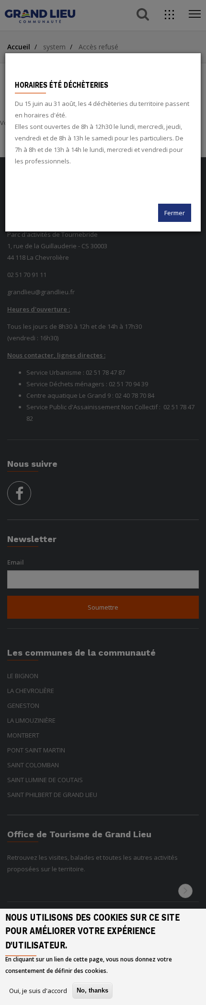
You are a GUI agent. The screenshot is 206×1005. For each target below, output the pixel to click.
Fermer (174, 212)
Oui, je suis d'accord (38, 990)
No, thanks (92, 990)
